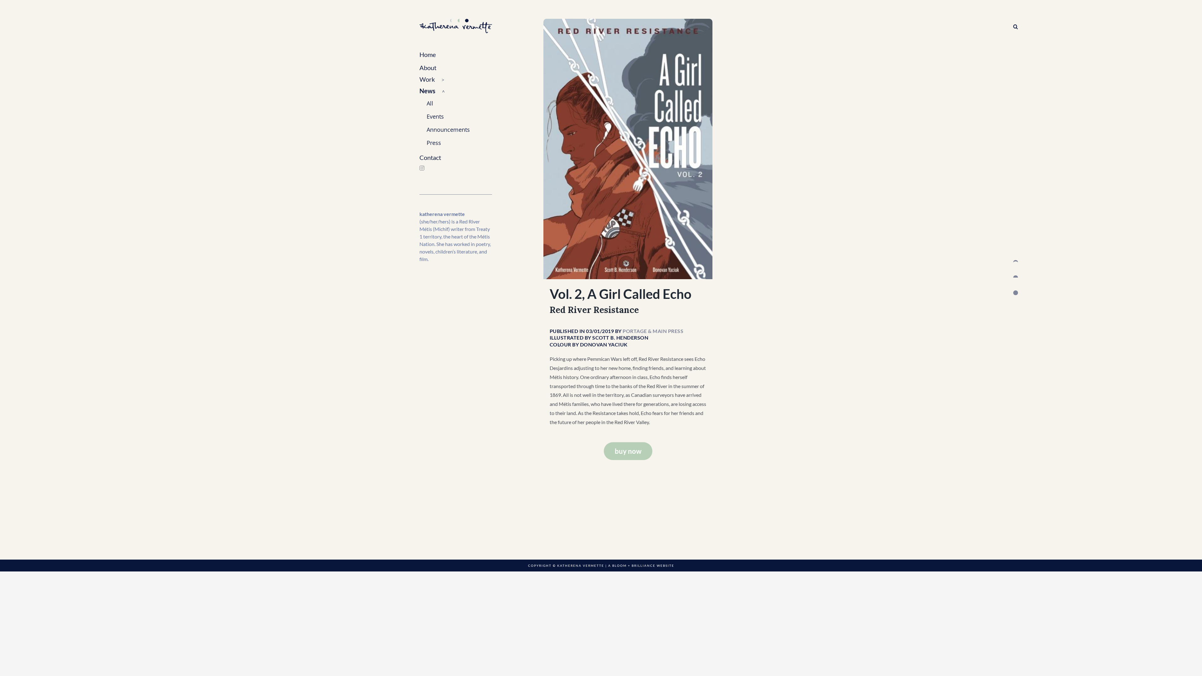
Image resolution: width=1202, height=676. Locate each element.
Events (435, 116)
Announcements (448, 129)
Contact (430, 157)
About (427, 67)
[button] (455, 79)
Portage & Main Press (653, 331)
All (430, 103)
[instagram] (421, 168)
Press (434, 142)
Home (427, 54)
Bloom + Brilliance (633, 565)
